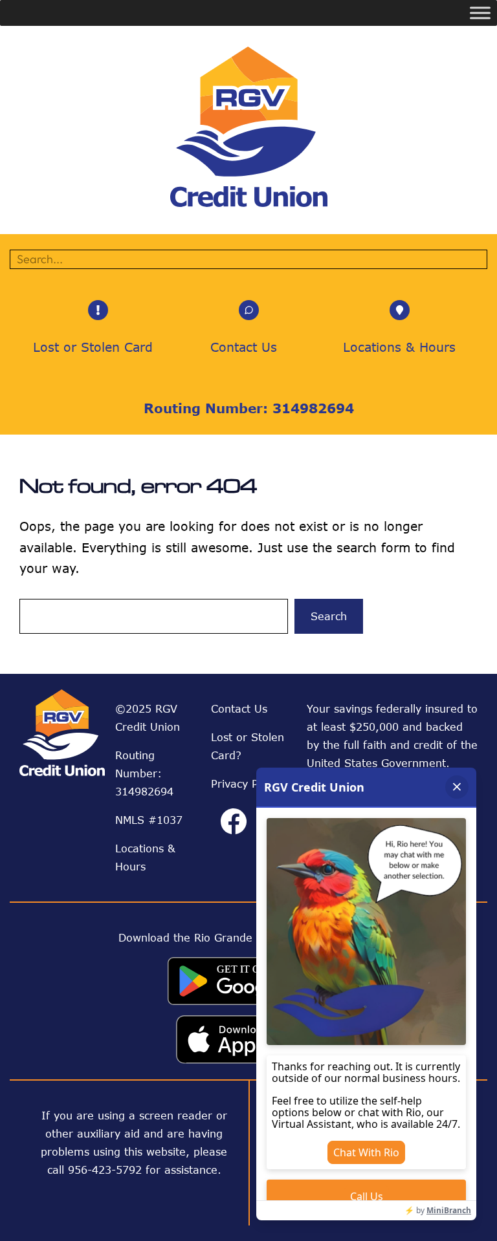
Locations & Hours (399, 347)
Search (329, 616)
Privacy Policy (246, 784)
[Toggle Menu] (480, 12)
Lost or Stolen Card (93, 347)
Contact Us (243, 347)
